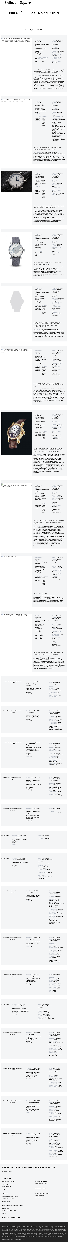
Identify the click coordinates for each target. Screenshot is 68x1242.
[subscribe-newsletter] (65, 1172)
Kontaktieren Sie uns (8, 1181)
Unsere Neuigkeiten (8, 1198)
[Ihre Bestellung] (63, 3)
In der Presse (6, 1201)
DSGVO (4, 1213)
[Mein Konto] (66, 3)
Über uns (5, 1193)
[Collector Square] (17, 3)
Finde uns (5, 1184)
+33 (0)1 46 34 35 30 (40, 1188)
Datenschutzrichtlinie (9, 1210)
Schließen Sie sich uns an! (10, 1196)
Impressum (5, 1208)
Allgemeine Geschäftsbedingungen (12, 1205)
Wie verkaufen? (6, 1186)
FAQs (3, 1189)
